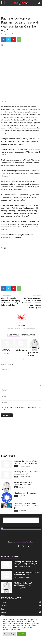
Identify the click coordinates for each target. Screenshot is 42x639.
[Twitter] (8, 39)
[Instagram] (19, 546)
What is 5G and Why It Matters (25, 493)
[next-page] (22, 359)
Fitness (3, 612)
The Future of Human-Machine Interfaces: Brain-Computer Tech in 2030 (27, 506)
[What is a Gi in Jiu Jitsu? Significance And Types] (34, 345)
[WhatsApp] (19, 39)
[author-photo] (21, 318)
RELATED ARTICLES (13, 335)
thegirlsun (6, 34)
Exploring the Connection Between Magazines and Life (21, 350)
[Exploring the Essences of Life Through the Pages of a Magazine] (7, 343)
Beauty (3, 609)
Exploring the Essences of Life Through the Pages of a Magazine (6, 351)
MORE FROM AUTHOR (28, 335)
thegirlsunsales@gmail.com (25, 542)
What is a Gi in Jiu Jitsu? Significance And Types (33, 354)
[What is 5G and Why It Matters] (6, 497)
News (15, 466)
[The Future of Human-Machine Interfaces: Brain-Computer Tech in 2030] (6, 505)
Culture (3, 602)
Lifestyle (4, 606)
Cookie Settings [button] (9, 634)
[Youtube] (28, 546)
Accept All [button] (21, 634)
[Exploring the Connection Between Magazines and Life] (21, 343)
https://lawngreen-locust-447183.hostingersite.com (21, 328)
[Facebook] (3, 39)
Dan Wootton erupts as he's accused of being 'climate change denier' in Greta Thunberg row (31, 303)
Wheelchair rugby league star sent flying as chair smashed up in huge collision (10, 301)
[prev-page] (20, 359)
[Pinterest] (13, 39)
